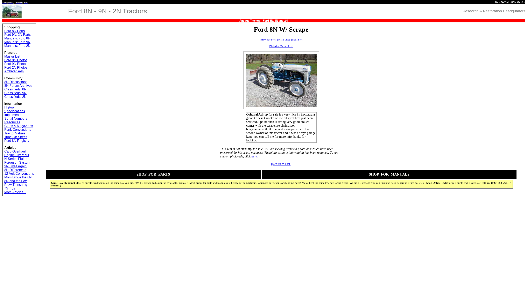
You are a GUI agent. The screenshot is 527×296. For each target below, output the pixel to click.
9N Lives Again (15, 166)
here (254, 156)
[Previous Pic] (267, 39)
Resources (12, 122)
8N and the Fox (15, 181)
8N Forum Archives (18, 85)
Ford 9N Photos (15, 64)
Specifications (14, 111)
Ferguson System (17, 162)
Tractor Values (14, 133)
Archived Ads (14, 71)
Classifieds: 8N (15, 89)
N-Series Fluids (15, 159)
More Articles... (15, 192)
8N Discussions (15, 82)
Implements (12, 115)
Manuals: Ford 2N (17, 45)
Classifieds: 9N (15, 93)
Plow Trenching (15, 184)
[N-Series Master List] (281, 46)
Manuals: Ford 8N (17, 38)
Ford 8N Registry (16, 140)
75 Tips (9, 188)
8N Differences (15, 170)
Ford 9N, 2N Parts (17, 34)
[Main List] (283, 39)
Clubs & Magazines (18, 126)
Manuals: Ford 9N (17, 42)
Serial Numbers (15, 118)
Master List (12, 56)
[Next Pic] (296, 39)
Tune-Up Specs (15, 137)
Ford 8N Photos (15, 60)
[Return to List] (281, 164)
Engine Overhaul (16, 155)
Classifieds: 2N (15, 96)
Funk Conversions (17, 129)
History (9, 107)
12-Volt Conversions (19, 173)
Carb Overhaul (15, 151)
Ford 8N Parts (14, 31)
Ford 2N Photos (15, 67)
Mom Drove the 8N (18, 177)
